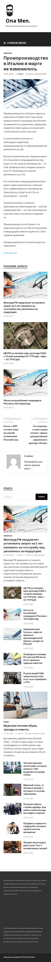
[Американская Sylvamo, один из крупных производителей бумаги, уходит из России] (12, 639)
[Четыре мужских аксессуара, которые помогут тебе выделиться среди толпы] (12, 772)
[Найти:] (25, 497)
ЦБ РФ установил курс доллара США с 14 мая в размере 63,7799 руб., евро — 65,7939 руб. (25, 356)
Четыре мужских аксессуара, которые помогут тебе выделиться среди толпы (35, 769)
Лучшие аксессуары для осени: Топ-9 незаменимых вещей (35, 845)
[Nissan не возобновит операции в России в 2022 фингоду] (25, 397)
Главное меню (16, 43)
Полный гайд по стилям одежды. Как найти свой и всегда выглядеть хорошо (34, 808)
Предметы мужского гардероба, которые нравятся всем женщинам (34, 827)
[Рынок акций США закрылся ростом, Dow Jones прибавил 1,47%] (12, 683)
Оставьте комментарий (36, 74)
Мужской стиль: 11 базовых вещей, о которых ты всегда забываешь (34, 789)
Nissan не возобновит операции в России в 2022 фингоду (22, 402)
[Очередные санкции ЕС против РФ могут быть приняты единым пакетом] (12, 664)
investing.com (10, 252)
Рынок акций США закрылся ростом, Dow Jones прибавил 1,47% (34, 677)
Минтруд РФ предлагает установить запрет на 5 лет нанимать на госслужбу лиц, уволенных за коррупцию (24, 307)
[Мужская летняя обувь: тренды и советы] (25, 719)
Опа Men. (18, 20)
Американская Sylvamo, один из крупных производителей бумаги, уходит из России (33, 636)
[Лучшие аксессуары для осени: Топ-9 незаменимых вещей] (12, 852)
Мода (6, 722)
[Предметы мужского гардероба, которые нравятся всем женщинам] (12, 833)
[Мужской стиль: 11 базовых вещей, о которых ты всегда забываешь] (12, 795)
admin (20, 74)
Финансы (8, 53)
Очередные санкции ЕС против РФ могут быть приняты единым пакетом (34, 658)
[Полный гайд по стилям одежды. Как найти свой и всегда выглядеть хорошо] (12, 814)
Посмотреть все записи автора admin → (33, 465)
